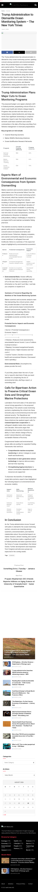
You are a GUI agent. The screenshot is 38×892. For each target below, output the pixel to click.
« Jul (4, 814)
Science (28, 841)
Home (3, 11)
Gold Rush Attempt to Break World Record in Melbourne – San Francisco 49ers (23, 693)
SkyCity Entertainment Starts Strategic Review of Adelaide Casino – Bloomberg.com (21, 713)
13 (19, 799)
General (8, 11)
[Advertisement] (19, 615)
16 (32, 799)
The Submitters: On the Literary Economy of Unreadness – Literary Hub (23, 703)
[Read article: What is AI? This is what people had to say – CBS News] (7, 746)
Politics (16, 848)
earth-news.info (10, 887)
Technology (30, 846)
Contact (30, 884)
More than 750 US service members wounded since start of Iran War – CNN (23, 736)
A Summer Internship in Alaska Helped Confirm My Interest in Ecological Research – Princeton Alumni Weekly (17, 653)
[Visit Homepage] (19, 5)
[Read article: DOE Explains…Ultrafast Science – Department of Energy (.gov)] (7, 664)
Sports (28, 843)
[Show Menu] (2, 5)
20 (19, 803)
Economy (4, 843)
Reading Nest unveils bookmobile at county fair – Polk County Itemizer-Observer (23, 682)
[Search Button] (36, 5)
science (11, 555)
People (16, 846)
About (3, 884)
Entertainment (6, 846)
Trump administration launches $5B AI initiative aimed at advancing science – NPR (22, 672)
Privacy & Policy (20, 884)
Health (16, 841)
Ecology (4, 841)
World (28, 850)
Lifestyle (17, 843)
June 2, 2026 (5, 29)
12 (14, 799)
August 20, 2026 (9, 657)
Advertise (10, 884)
